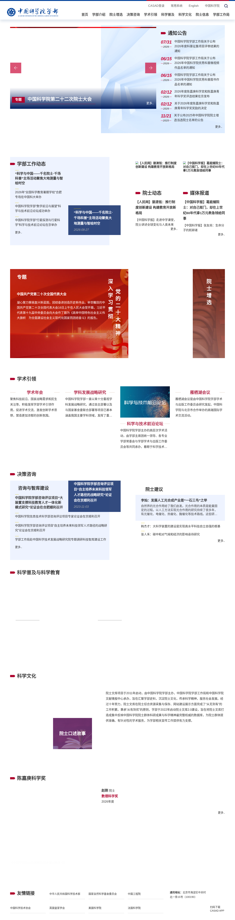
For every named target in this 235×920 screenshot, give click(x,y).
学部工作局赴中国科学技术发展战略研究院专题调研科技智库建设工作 (60, 539)
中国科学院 (212, 5)
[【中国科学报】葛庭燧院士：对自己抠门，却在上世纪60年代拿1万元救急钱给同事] (204, 173)
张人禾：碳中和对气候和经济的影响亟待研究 (170, 534)
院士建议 (154, 489)
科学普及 (167, 14)
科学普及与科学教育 (38, 572)
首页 (85, 14)
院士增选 (116, 14)
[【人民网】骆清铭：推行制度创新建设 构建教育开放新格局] (156, 173)
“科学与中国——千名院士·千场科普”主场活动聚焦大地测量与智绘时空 (93, 218)
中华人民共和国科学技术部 (64, 897)
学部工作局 (221, 14)
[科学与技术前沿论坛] (145, 402)
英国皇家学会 (57, 911)
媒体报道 (199, 193)
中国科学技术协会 (20, 911)
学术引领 (150, 14)
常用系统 (176, 5)
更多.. (150, 103)
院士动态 (152, 193)
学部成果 (26, 853)
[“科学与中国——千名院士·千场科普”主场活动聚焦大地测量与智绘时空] (97, 187)
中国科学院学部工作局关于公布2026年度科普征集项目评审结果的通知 (196, 46)
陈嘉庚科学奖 (31, 778)
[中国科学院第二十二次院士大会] (83, 68)
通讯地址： (176, 896)
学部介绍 (98, 14)
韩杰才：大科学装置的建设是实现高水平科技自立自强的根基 (180, 526)
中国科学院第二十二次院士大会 (53, 99)
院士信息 (202, 14)
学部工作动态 (31, 164)
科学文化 (185, 14)
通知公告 (177, 33)
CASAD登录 (156, 5)
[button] (126, 103)
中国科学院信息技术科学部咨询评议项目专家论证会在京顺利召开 (57, 516)
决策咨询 (133, 14)
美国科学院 (94, 911)
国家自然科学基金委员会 (102, 897)
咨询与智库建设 (33, 488)
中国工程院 (134, 897)
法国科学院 (134, 911)
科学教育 (148, 620)
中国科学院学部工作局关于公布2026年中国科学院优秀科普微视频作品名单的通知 (196, 63)
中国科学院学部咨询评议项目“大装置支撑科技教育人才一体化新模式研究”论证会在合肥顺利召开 (39, 502)
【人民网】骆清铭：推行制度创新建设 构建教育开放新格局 (155, 207)
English (194, 5)
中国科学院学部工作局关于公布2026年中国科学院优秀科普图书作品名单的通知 (196, 79)
